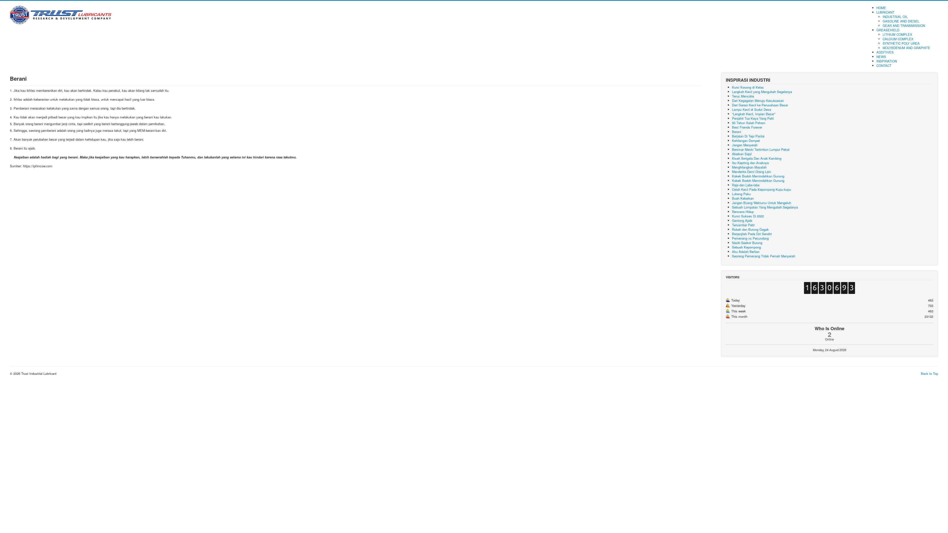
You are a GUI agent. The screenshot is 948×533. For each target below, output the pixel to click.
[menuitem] (881, 7)
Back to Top (929, 373)
